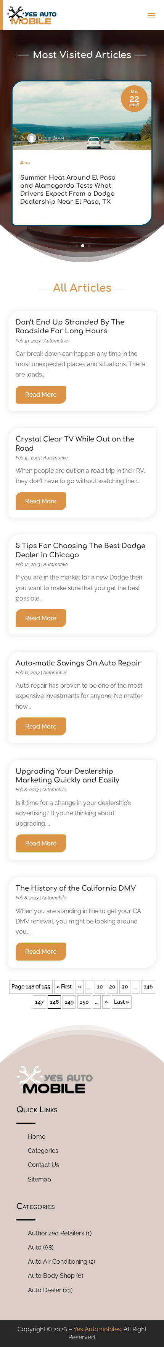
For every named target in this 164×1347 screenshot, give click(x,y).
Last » (121, 1002)
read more (40, 394)
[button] (70, 246)
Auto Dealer (44, 1290)
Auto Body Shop (51, 1275)
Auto (35, 1247)
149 (69, 1002)
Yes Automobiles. (97, 1329)
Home (36, 1136)
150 (84, 1002)
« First (64, 986)
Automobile (54, 898)
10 (100, 986)
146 (148, 986)
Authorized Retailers (56, 1233)
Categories (43, 1150)
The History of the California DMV (76, 888)
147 (39, 1002)
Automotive (56, 341)
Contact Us (43, 1164)
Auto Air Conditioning (57, 1261)
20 (112, 986)
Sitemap (39, 1179)
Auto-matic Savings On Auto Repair (78, 663)
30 (125, 986)
